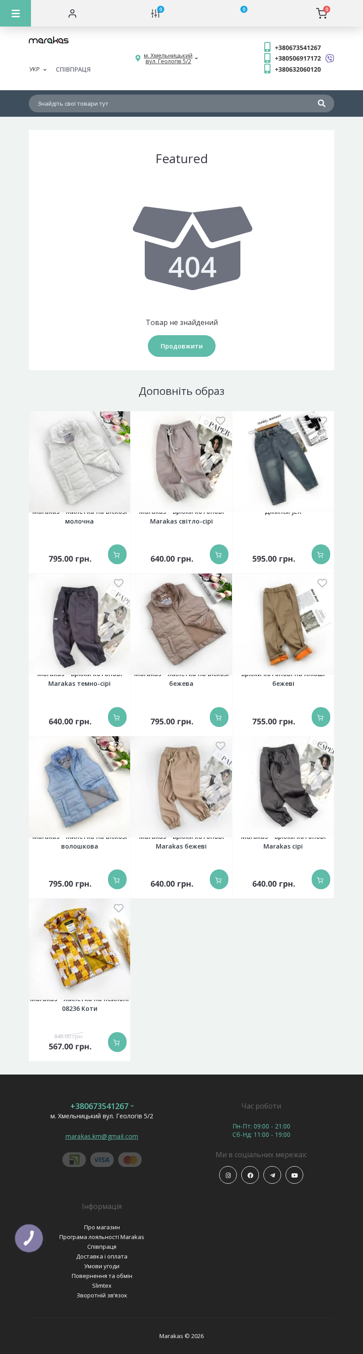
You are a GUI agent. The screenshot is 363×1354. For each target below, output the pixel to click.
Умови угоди (102, 1266)
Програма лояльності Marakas (101, 1237)
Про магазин (102, 1227)
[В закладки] (119, 422)
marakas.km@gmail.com (102, 1136)
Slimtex (102, 1285)
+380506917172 (298, 58)
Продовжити (182, 346)
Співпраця (101, 1247)
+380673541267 (298, 47)
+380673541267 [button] (99, 1106)
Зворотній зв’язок (102, 1295)
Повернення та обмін (102, 1276)
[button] (168, 58)
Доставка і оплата (101, 1256)
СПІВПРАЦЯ (73, 69)
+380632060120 (298, 69)
